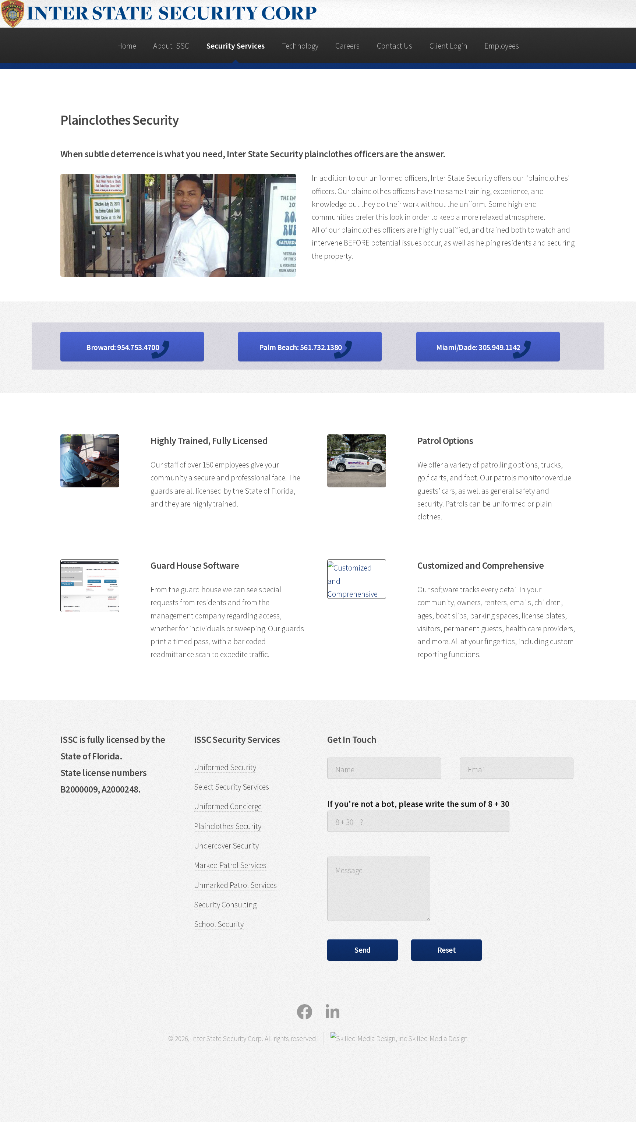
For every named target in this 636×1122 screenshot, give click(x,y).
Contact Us (394, 46)
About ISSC (171, 46)
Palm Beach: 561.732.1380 (301, 347)
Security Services (235, 46)
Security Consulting (225, 905)
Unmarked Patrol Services (235, 885)
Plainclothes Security (227, 826)
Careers (347, 46)
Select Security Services (231, 787)
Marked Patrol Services (230, 865)
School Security (219, 924)
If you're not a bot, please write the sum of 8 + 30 (418, 803)
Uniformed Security (225, 767)
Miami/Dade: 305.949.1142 (479, 347)
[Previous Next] (89, 585)
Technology (300, 46)
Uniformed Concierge (228, 806)
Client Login (448, 46)
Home (126, 46)
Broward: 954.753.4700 (123, 347)
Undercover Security (226, 846)
